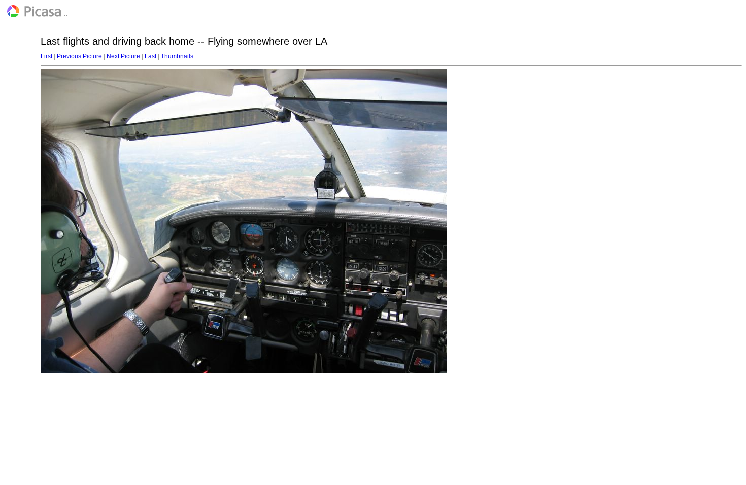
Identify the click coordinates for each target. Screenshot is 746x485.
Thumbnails (177, 56)
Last (150, 56)
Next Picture (123, 56)
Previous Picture (79, 56)
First (46, 56)
